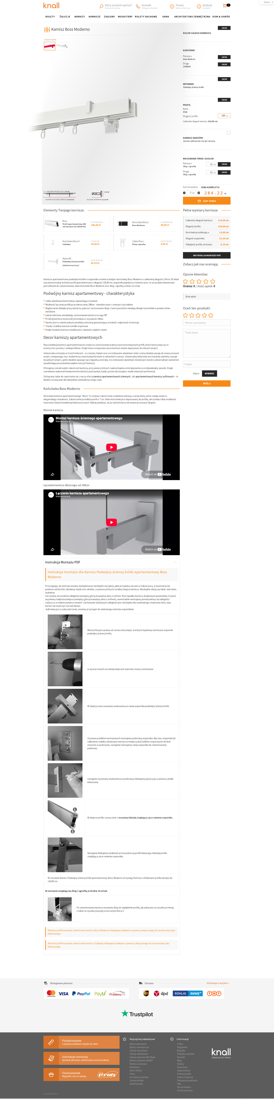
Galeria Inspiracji (185, 1077)
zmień (224, 28)
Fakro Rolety (136, 1070)
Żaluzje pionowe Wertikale (142, 1057)
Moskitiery (125, 16)
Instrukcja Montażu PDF (62, 562)
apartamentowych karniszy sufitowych (155, 376)
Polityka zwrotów (185, 1053)
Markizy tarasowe (138, 1063)
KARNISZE (95, 16)
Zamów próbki (137, 1080)
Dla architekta (184, 1087)
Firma (132, 1073)
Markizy (80, 16)
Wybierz (209, 373)
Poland (267, 2)
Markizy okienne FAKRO (141, 1060)
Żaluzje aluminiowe (139, 1053)
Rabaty (180, 1063)
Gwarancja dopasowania (183, 1069)
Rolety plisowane (138, 1043)
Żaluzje (65, 16)
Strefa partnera (184, 1090)
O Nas (180, 1043)
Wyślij (207, 383)
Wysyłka (181, 1050)
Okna (165, 16)
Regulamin (182, 1047)
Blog (179, 1060)
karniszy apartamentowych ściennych (112, 376)
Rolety (50, 16)
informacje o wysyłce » (218, 983)
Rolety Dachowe (146, 16)
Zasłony (109, 16)
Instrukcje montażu (139, 1077)
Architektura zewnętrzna (192, 16)
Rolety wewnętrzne (139, 1047)
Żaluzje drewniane (138, 1050)
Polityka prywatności (187, 1080)
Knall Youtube (136, 1083)
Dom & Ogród (221, 16)
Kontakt (181, 1057)
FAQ (179, 1083)
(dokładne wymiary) (70, 265)
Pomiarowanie (184, 1073)
